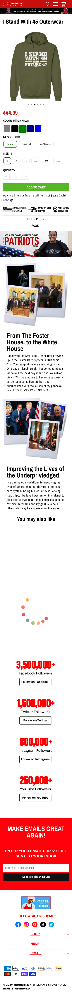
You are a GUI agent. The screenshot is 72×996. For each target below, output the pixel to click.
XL (35, 160)
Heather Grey (7, 128)
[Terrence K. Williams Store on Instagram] (26, 925)
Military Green (22, 128)
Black (14, 128)
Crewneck (26, 144)
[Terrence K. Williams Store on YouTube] (34, 925)
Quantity (9, 170)
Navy (30, 128)
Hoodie (10, 144)
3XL (58, 160)
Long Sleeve (45, 144)
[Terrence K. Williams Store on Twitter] (51, 925)
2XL (46, 160)
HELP (35, 944)
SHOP (35, 934)
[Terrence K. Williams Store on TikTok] (43, 925)
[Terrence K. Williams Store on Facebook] (18, 925)
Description (35, 219)
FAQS (35, 225)
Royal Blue (38, 128)
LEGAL (35, 953)
